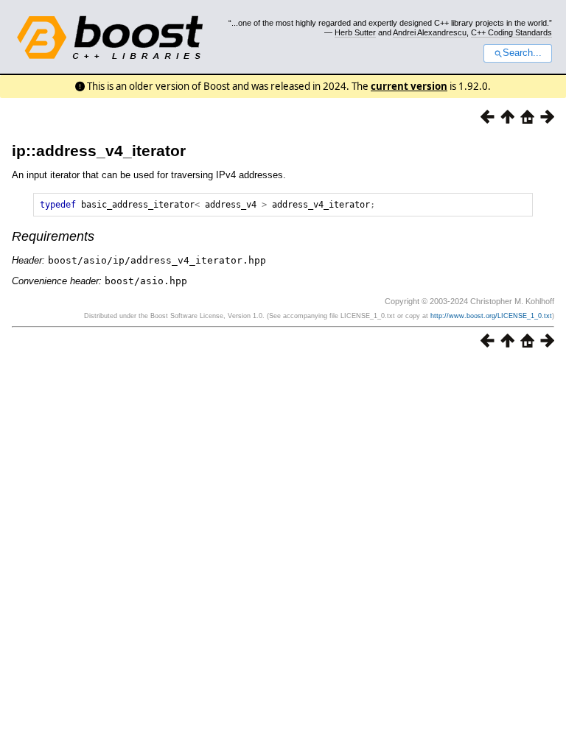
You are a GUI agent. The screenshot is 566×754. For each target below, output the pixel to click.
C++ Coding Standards (511, 32)
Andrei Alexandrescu (430, 32)
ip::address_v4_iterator (99, 150)
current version (409, 86)
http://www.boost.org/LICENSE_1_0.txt (491, 316)
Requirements (53, 236)
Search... (522, 53)
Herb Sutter (355, 32)
